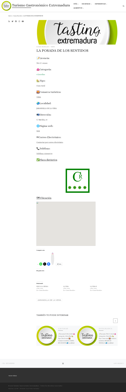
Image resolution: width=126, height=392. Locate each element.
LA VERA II (93, 286)
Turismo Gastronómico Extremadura (26, 386)
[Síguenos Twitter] (12, 21)
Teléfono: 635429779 (44, 154)
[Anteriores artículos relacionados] (110, 320)
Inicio (10, 16)
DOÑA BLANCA (105, 328)
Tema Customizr (34, 388)
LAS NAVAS (63, 328)
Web (38, 131)
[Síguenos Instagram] (19, 21)
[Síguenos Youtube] (23, 21)
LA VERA (66, 286)
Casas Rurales (17, 16)
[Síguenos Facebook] (16, 21)
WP (17, 388)
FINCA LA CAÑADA (42, 286)
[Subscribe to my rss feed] (9, 21)
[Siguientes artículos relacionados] (115, 320)
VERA (38, 97)
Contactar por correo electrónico (49, 142)
